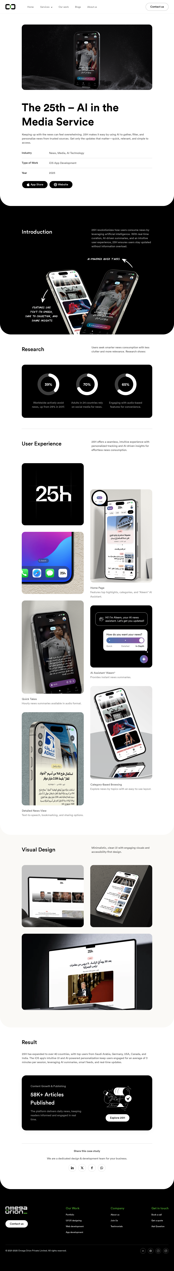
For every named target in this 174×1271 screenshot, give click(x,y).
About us (92, 7)
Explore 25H (117, 1118)
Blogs (78, 7)
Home (30, 7)
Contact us (157, 6)
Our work (64, 7)
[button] (46, 6)
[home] (10, 7)
